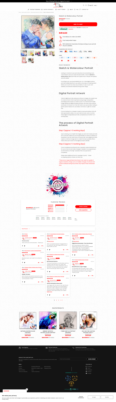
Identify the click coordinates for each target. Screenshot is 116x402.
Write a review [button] (83, 206)
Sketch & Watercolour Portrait (57, 254)
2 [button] (56, 300)
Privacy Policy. (5, 399)
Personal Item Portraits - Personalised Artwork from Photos (32, 12)
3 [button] (58, 300)
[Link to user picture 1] (58, 241)
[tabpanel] (28, 325)
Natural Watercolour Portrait (81, 259)
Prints (26, 234)
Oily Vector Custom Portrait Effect (33, 250)
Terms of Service (35, 371)
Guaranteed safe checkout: (66, 49)
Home (20, 12)
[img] (25, 236)
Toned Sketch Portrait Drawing (57, 234)
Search (20, 366)
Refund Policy (22, 370)
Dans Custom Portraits (58, 5)
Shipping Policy (47, 368)
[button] (62, 18)
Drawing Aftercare (35, 366)
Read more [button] (74, 251)
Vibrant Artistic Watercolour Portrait (83, 234)
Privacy (20, 368)
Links (32, 370)
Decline (107, 397)
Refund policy (47, 366)
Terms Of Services (23, 371)
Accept (94, 397)
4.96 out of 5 (36, 207)
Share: (60, 55)
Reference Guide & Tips (37, 368)
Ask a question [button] (83, 210)
